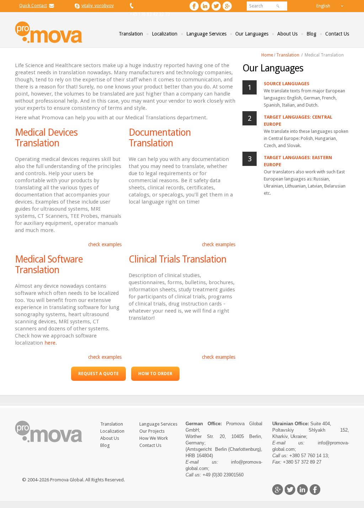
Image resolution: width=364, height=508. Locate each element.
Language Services (206, 34)
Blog (311, 34)
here (49, 343)
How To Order (155, 373)
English (323, 6)
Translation (131, 34)
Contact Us (337, 34)
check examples (105, 244)
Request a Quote (98, 373)
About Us (287, 34)
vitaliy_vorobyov (97, 5)
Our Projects (152, 431)
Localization (164, 34)
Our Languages (251, 34)
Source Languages (286, 83)
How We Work (153, 438)
